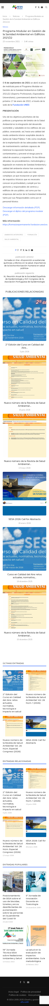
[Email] (42, 7)
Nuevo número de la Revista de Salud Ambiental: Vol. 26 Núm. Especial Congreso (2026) (13, 746)
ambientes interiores (13, 235)
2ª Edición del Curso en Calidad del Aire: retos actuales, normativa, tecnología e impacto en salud (12, 703)
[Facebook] (35, 7)
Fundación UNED (21, 105)
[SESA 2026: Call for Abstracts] (24, 493)
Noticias (16, 16)
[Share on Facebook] (21, 250)
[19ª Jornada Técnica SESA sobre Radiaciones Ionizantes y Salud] (13, 936)
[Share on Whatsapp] (29, 250)
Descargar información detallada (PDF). (21, 207)
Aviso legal (13, 991)
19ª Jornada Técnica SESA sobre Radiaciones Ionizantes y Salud (12, 954)
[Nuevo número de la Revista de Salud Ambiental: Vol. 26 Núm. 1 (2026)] (24, 377)
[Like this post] (18, 250)
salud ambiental (11, 239)
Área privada (34, 995)
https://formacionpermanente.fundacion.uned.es (25, 224)
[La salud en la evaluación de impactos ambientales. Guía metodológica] (36, 936)
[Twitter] (39, 7)
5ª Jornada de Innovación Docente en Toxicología (33, 899)
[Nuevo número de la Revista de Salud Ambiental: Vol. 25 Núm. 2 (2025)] (24, 607)
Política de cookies (17, 995)
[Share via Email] (32, 250)
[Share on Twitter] (23, 250)
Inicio (5, 16)
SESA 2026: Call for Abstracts (25, 519)
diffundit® (24, 1002)
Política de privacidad (31, 991)
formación (32, 235)
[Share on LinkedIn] (26, 250)
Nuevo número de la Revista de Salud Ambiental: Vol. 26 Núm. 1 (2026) (36, 698)
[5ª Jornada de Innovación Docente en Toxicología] (36, 881)
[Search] (46, 7)
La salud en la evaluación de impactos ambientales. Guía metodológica (35, 955)
